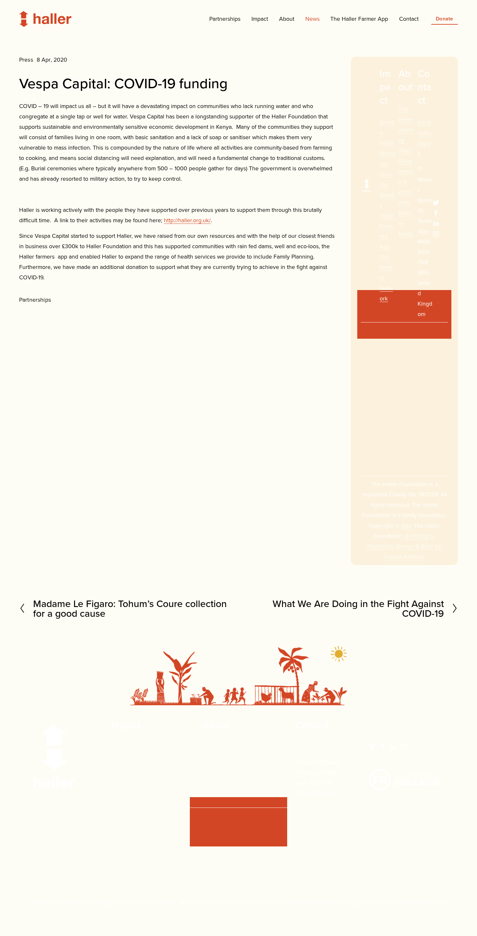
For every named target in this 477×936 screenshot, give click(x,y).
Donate (444, 18)
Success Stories (131, 767)
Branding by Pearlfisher (193, 913)
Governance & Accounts (405, 181)
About (286, 19)
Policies (213, 778)
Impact (259, 19)
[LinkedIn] (436, 223)
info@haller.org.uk (318, 747)
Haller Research (387, 153)
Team (405, 150)
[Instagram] (436, 234)
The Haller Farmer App (359, 19)
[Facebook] (436, 213)
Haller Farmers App (135, 778)
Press (26, 59)
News (312, 19)
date (406, 525)
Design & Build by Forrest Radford (269, 913)
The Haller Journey (227, 747)
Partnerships (35, 300)
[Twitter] (436, 203)
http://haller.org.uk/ (187, 220)
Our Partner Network (137, 788)
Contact (409, 19)
